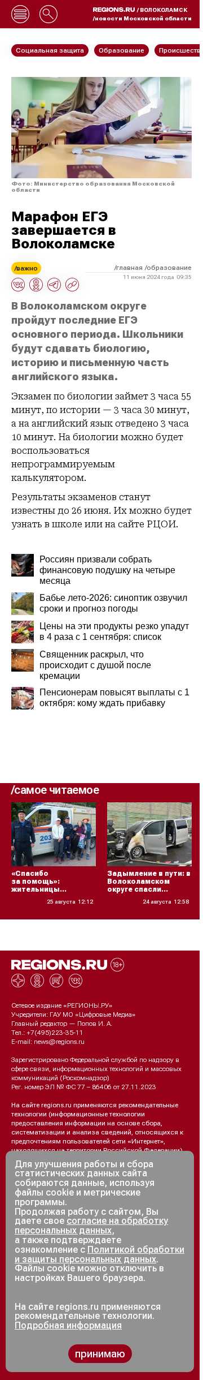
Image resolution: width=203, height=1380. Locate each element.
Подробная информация (68, 1325)
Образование (169, 268)
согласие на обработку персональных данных (91, 1225)
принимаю (100, 1354)
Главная (129, 268)
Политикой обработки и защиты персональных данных (99, 1254)
